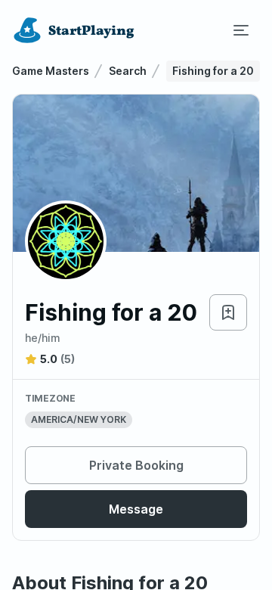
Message (136, 509)
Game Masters (50, 70)
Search (128, 70)
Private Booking (136, 465)
